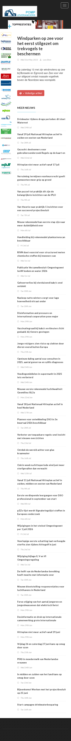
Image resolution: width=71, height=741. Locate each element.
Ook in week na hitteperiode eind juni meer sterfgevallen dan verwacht (40, 467)
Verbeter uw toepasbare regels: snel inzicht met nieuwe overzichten (41, 436)
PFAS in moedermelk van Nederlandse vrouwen (37, 661)
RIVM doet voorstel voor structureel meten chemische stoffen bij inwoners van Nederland (41, 256)
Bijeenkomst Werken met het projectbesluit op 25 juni (41, 691)
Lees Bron (47, 59)
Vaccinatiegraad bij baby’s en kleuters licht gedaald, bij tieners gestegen (40, 330)
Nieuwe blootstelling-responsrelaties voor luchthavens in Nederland (40, 588)
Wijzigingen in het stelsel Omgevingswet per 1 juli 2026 (40, 527)
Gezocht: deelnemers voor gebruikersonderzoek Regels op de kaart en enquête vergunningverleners (41, 153)
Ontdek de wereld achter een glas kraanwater (35, 451)
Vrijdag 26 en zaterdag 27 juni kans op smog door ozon (41, 646)
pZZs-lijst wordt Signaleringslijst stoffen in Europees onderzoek (41, 512)
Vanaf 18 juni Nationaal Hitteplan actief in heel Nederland (40, 406)
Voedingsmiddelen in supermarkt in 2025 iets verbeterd (39, 375)
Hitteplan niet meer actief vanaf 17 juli (38, 164)
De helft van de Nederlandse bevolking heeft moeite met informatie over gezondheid (38, 575)
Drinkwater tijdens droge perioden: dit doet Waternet (41, 121)
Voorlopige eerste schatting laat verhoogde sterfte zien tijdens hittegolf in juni (41, 543)
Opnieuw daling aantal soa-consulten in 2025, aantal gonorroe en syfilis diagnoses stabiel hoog (40, 362)
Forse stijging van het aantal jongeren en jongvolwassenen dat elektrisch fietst (39, 603)
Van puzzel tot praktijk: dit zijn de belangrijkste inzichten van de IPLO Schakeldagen (36, 195)
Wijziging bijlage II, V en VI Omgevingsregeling (31, 558)
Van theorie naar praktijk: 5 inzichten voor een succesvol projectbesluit (40, 208)
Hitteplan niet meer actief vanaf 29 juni (38, 632)
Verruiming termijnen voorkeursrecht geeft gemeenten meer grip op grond (41, 178)
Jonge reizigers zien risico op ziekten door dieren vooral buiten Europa (40, 345)
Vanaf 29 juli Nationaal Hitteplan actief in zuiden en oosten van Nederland (39, 136)
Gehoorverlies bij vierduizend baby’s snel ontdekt (40, 284)
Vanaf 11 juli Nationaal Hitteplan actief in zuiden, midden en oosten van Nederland (39, 482)
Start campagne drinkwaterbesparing (37, 704)
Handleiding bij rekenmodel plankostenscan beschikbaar (41, 239)
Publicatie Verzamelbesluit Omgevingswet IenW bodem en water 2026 (40, 269)
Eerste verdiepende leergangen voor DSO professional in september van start (40, 497)
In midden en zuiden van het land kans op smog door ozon (39, 676)
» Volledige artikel (32, 93)
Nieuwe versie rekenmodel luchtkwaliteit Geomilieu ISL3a (39, 391)
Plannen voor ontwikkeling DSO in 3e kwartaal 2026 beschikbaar (37, 421)
